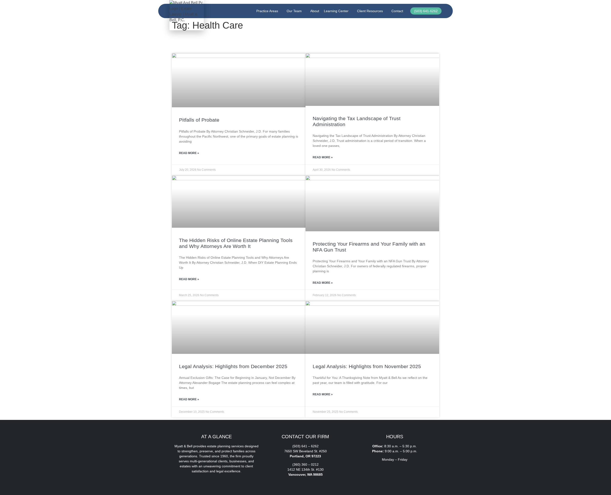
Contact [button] (397, 11)
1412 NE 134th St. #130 (305, 469)
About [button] (314, 11)
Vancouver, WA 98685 (305, 474)
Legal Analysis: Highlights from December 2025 (233, 366)
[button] (362, 473)
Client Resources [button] (370, 11)
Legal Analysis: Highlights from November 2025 (367, 366)
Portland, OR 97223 (305, 456)
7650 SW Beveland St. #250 (305, 451)
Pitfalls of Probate (199, 120)
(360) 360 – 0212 (305, 464)
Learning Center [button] (336, 11)
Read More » (189, 153)
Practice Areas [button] (267, 11)
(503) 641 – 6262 (305, 446)
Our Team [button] (294, 11)
